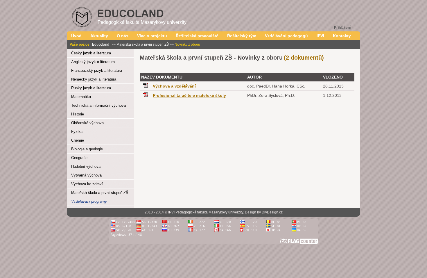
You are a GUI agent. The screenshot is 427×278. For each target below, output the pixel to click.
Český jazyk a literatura (91, 53)
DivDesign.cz (272, 212)
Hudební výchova (86, 166)
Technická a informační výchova (98, 105)
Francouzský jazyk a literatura (96, 70)
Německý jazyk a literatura (93, 79)
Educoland (100, 44)
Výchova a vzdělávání (174, 86)
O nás (122, 35)
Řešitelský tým (241, 35)
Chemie (77, 140)
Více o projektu (152, 35)
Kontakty (342, 35)
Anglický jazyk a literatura (93, 62)
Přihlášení (342, 28)
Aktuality (99, 35)
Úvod (76, 35)
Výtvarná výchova (86, 175)
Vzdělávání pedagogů (286, 35)
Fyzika (76, 131)
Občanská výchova (87, 123)
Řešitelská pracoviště (197, 35)
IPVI (320, 35)
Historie (77, 114)
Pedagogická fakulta (191, 212)
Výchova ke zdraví (87, 184)
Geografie (79, 158)
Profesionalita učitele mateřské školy (189, 95)
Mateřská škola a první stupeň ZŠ (99, 192)
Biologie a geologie (87, 149)
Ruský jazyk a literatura (91, 88)
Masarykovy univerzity (226, 212)
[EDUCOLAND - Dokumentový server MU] (139, 29)
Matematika (81, 97)
